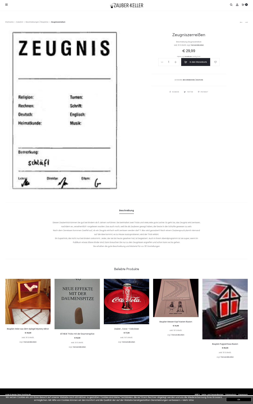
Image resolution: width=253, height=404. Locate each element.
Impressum (243, 394)
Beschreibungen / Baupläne (37, 22)
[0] (243, 4)
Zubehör (19, 22)
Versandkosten (197, 45)
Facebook (175, 92)
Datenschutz (230, 394)
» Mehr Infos (187, 400)
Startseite (9, 22)
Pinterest (204, 92)
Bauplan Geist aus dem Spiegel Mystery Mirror (28, 328)
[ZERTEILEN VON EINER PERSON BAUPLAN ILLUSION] (241, 22)
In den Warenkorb (198, 62)
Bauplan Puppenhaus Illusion (225, 344)
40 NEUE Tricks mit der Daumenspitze (77, 334)
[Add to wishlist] (215, 62)
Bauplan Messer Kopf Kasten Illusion (176, 321)
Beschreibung (126, 210)
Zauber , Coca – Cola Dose (126, 328)
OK (238, 399)
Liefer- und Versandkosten (212, 394)
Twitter (190, 92)
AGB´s (197, 394)
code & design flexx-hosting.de (18, 394)
